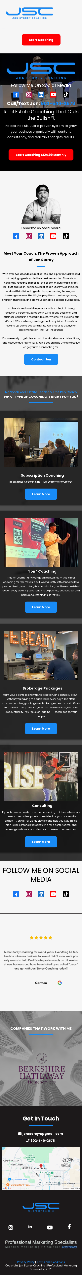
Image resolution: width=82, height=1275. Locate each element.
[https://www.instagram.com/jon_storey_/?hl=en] (11, 1226)
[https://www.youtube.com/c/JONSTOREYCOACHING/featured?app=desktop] (51, 1226)
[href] (41, 1168)
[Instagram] (28, 94)
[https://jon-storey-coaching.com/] (41, 13)
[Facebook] (16, 94)
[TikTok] (66, 94)
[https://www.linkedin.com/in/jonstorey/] (31, 1226)
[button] (3, 28)
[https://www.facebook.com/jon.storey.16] (70, 1226)
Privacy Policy (25, 1262)
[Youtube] (53, 94)
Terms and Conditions (51, 1262)
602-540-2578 (58, 103)
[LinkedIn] (41, 94)
